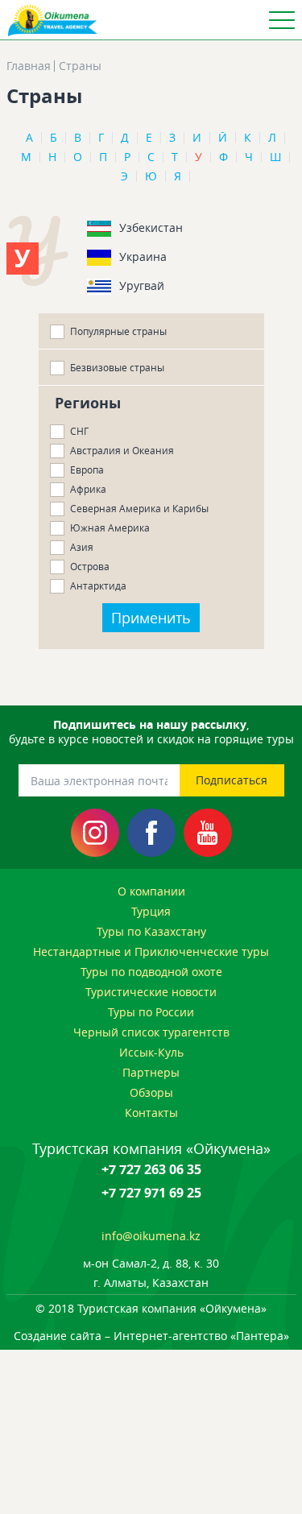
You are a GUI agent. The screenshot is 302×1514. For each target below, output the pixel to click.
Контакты (151, 1112)
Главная (28, 66)
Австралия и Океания (122, 450)
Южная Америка (110, 527)
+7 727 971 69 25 (151, 1193)
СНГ (79, 430)
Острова (90, 566)
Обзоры (151, 1092)
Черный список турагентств (151, 1032)
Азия (81, 546)
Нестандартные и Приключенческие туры (151, 951)
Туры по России (151, 1012)
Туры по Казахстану (151, 931)
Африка (88, 488)
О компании (151, 891)
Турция (151, 911)
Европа (87, 469)
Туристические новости (151, 991)
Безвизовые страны (117, 367)
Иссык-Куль (151, 1052)
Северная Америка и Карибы (139, 508)
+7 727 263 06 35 (151, 1169)
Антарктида (98, 585)
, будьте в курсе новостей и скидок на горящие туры (151, 732)
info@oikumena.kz (151, 1235)
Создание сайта (57, 1335)
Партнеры (151, 1072)
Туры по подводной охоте (151, 971)
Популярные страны (118, 331)
